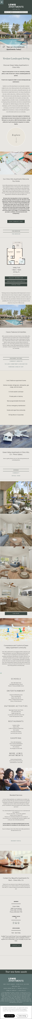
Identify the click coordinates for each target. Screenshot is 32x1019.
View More (16, 613)
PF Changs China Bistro (16, 731)
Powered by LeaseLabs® (16, 1003)
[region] (16, 1012)
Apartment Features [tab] (16, 358)
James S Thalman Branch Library (16, 699)
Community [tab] (16, 473)
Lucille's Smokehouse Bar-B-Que (16, 728)
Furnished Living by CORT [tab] (16, 366)
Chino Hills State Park (16, 711)
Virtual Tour (16, 284)
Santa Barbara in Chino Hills (16, 762)
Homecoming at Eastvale (16, 759)
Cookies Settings (22, 1015)
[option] (16, 264)
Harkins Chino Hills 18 (16, 698)
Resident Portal (16, 840)
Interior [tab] (16, 470)
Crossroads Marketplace (16, 745)
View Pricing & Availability (16, 281)
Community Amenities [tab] (16, 361)
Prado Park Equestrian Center (16, 716)
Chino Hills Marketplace (16, 742)
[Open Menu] (1, 2)
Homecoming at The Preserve (16, 761)
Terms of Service (11, 990)
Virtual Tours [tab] (16, 475)
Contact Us (16, 945)
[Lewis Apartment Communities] (16, 6)
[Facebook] (13, 923)
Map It (7, 12)
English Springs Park (16, 713)
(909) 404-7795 (16, 9)
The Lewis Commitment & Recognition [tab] (16, 364)
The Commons (16, 746)
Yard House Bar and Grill (16, 733)
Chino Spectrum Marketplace (16, 743)
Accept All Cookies (9, 1015)
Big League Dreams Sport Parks (16, 710)
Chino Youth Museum (16, 696)
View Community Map (16, 221)
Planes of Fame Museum (16, 701)
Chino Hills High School (16, 682)
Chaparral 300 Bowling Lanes (16, 694)
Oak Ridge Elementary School (16, 684)
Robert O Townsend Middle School (16, 686)
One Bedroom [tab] (16, 231)
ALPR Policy (22, 990)
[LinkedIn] (16, 923)
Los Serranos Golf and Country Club (16, 714)
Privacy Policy (22, 988)
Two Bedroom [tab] (16, 234)
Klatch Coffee (16, 727)
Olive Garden (16, 730)
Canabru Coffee (16, 725)
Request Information (20, 12)
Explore (16, 135)
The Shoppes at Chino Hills (16, 748)
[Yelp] (18, 923)
